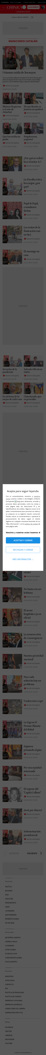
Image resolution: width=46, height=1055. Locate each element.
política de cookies (31, 524)
